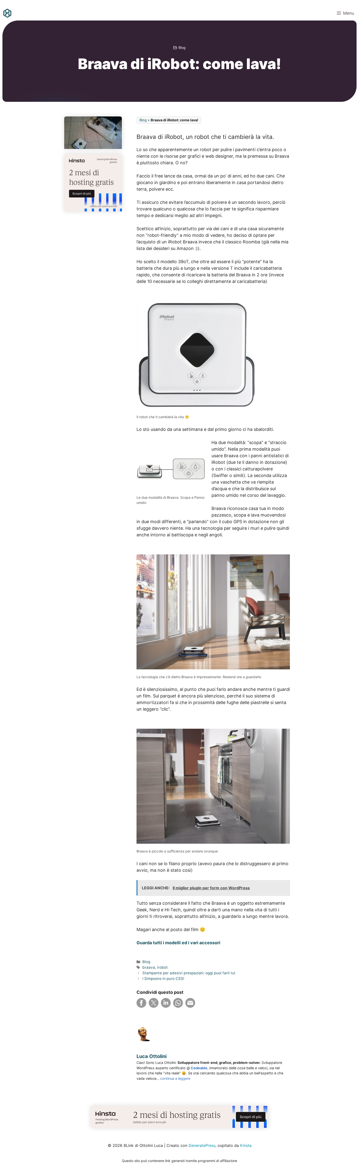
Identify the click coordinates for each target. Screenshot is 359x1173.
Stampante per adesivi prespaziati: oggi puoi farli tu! (188, 973)
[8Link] (7, 13)
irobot (162, 967)
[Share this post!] (141, 1006)
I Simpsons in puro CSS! (163, 978)
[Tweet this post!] (153, 1006)
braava (148, 967)
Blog (182, 47)
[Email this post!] (190, 1006)
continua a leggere (175, 1078)
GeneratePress (202, 1145)
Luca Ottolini (152, 1056)
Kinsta (246, 1145)
